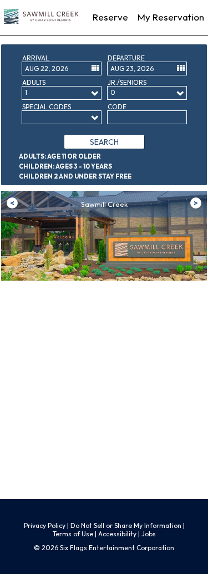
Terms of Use (74, 534)
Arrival (35, 58)
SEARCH (104, 142)
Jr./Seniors (127, 82)
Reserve (110, 17)
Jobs (148, 534)
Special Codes (46, 106)
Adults (33, 82)
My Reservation (171, 17)
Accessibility (117, 534)
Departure (126, 58)
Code (117, 106)
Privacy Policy (44, 525)
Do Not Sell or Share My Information (125, 525)
